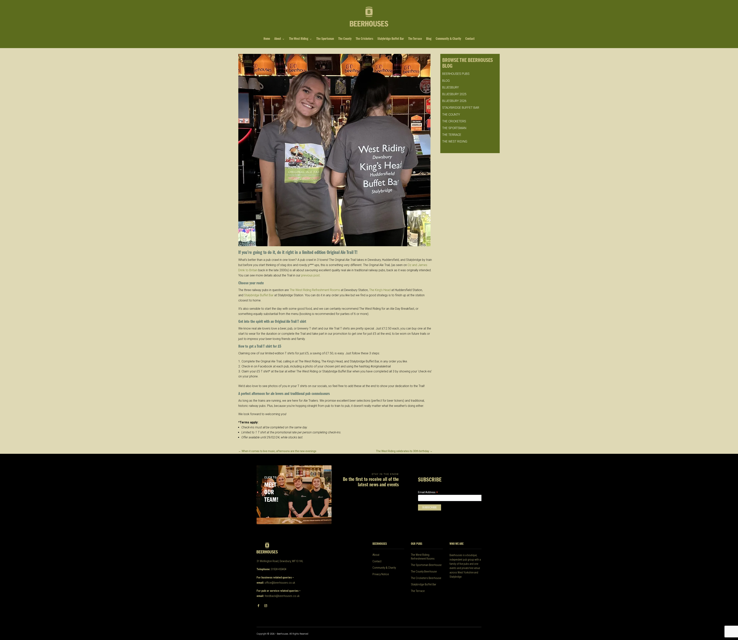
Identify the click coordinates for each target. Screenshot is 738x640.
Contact (470, 39)
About (277, 39)
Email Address (428, 492)
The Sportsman (325, 39)
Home (266, 39)
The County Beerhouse (424, 571)
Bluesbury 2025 (454, 94)
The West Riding (298, 39)
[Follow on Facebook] (258, 606)
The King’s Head (380, 290)
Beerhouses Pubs (456, 74)
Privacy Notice (380, 574)
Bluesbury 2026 (454, 101)
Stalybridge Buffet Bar (390, 39)
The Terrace (415, 39)
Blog (428, 39)
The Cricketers (364, 39)
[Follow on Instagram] (265, 606)
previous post (310, 275)
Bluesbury (450, 87)
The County (345, 39)
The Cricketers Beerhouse (426, 578)
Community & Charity (448, 39)
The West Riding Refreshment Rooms (315, 290)
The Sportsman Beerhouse (426, 565)
